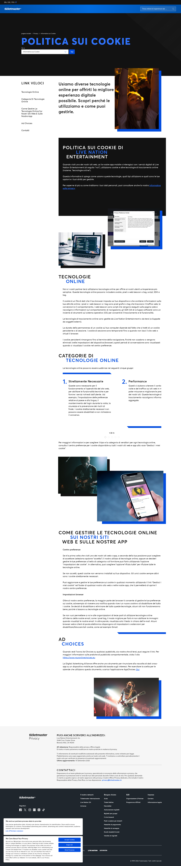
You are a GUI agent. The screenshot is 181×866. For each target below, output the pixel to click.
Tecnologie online (30, 92)
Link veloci (32, 83)
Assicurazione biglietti (111, 810)
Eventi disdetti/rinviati (111, 832)
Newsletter (108, 806)
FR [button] (13, 2)
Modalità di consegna (111, 828)
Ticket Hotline (109, 802)
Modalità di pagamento (112, 824)
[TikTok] (43, 810)
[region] (43, 840)
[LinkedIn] (39, 810)
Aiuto (106, 799)
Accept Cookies (70, 840)
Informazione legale (155, 802)
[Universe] (103, 850)
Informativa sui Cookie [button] (48, 33)
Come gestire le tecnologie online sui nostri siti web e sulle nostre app (32, 112)
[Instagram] (29, 810)
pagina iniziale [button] (26, 33)
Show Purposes (70, 850)
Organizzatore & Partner (134, 799)
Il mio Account (109, 817)
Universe (83, 806)
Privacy (35, 33)
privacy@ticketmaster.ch (112, 780)
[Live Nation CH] (93, 850)
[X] (25, 810)
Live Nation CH (85, 802)
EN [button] (5, 2)
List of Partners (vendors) (14, 831)
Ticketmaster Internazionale (90, 799)
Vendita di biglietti (110, 836)
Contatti (25, 130)
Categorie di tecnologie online (32, 100)
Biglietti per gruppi (110, 813)
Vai (72, 52)
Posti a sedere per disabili (113, 821)
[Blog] (34, 810)
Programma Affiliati (133, 802)
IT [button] (16, 2)
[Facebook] (20, 810)
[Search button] (173, 9)
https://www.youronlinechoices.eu (79, 657)
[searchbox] (158, 9)
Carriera (150, 799)
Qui (137, 669)
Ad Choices (26, 123)
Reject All (69, 845)
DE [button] (9, 2)
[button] (13, 8)
